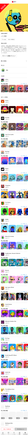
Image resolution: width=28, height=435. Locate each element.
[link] (24, 84)
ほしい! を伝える (11, 39)
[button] (4, 39)
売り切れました (20, 429)
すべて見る (23, 83)
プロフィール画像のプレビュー (9, 56)
